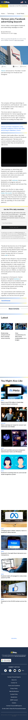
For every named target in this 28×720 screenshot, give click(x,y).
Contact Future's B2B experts (14, 705)
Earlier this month (6, 193)
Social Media (20, 13)
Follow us (16, 66)
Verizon (3, 71)
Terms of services (19, 232)
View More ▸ (14, 638)
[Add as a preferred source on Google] (6, 660)
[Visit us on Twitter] (10, 670)
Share (4, 66)
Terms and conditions (14, 685)
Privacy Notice (21, 234)
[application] (14, 156)
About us (14, 680)
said (6, 255)
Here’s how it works (19, 40)
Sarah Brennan (7, 32)
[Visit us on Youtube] (14, 670)
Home (3, 13)
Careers (14, 703)
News (15, 33)
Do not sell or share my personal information (14, 708)
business (16, 279)
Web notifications (14, 691)
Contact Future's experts (14, 677)
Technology (10, 13)
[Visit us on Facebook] (5, 670)
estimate (15, 180)
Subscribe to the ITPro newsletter (18, 6)
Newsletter (24, 66)
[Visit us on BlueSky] (19, 670)
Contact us (14, 682)
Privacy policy (14, 688)
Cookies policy (14, 694)
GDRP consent (14, 700)
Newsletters (14, 697)
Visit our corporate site (20, 656)
